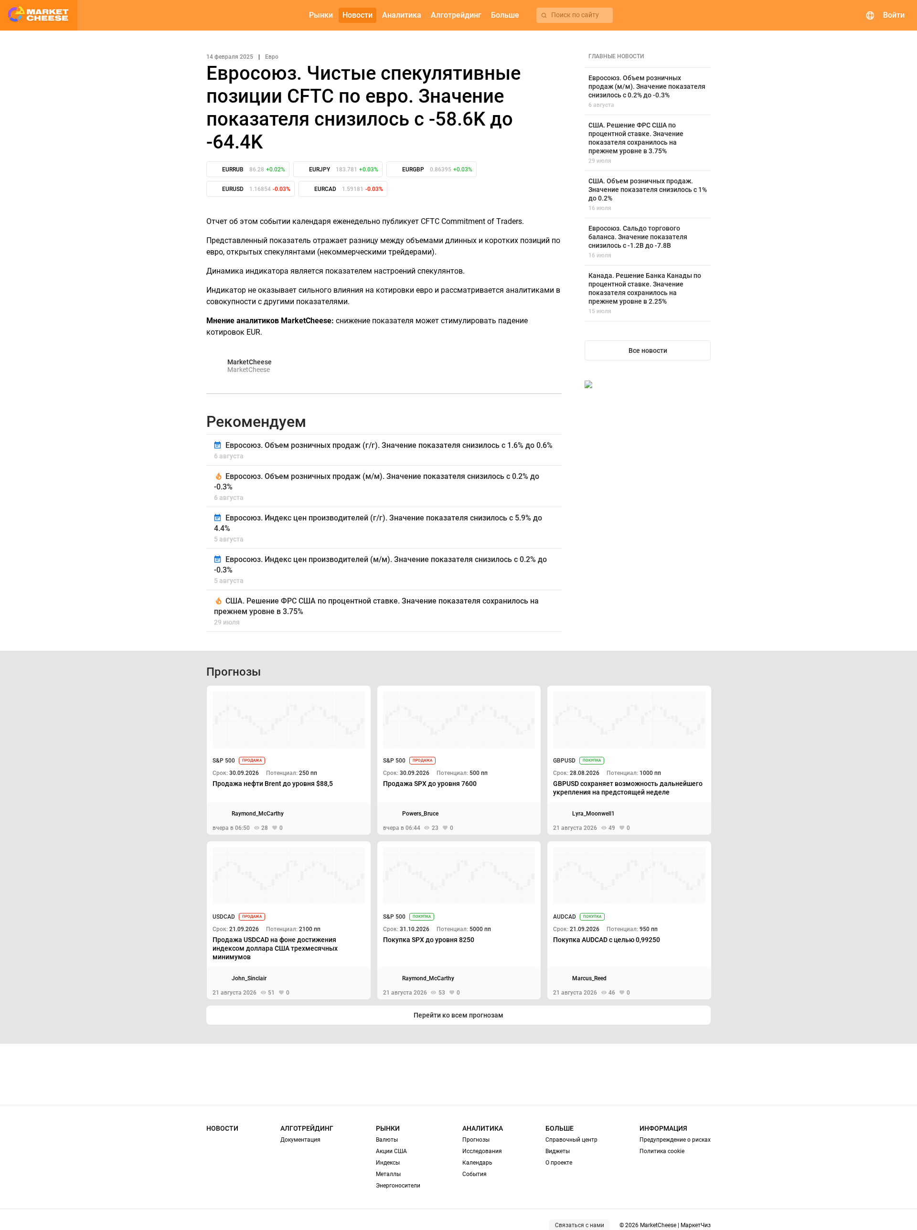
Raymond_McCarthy (258, 813)
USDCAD (224, 916)
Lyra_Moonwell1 (593, 813)
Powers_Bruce (420, 813)
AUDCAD (564, 916)
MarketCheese (249, 362)
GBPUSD (564, 760)
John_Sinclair (249, 978)
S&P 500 (224, 760)
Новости (222, 1128)
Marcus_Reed (589, 978)
